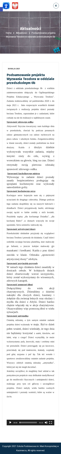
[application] (30, 412)
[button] (1, 9)
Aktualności (21, 33)
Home (9, 33)
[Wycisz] (46, 422)
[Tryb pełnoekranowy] (50, 422)
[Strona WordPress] (11, 6)
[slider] (28, 422)
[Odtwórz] (10, 422)
